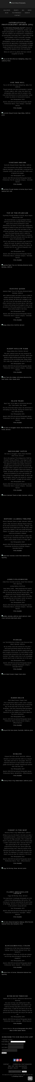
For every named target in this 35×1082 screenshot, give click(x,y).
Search (27, 13)
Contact (17, 15)
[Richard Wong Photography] (17, 3)
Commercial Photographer (22, 1064)
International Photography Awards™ (15, 28)
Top (30, 1078)
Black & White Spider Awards (17, 1030)
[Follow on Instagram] (17, 1060)
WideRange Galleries (18, 1076)
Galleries (7, 10)
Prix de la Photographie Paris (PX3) (22, 1028)
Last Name (5, 1047)
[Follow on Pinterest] (20, 1060)
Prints (16, 10)
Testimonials (16, 13)
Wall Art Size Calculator (17, 1066)
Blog (6, 13)
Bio (23, 10)
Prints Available (17, 108)
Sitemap (24, 1068)
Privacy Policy (13, 1068)
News (29, 10)
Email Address (6, 1042)
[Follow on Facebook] (14, 1060)
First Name (5, 1044)
